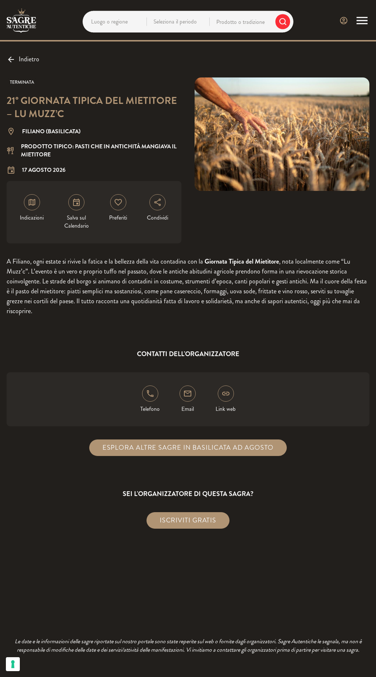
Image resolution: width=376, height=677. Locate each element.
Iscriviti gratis (188, 520)
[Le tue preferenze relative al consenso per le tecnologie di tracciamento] (13, 664)
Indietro (29, 59)
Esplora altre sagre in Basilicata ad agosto (188, 447)
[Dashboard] (343, 20)
